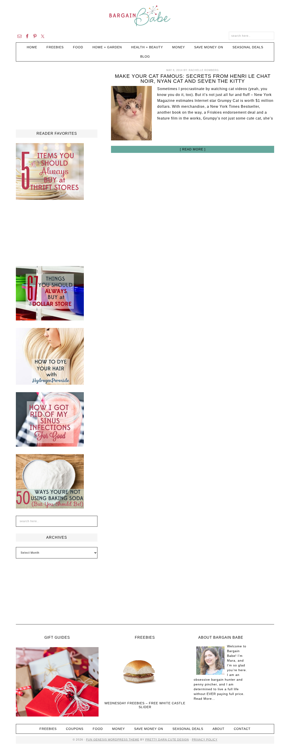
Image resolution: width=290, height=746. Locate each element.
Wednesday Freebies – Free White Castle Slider (144, 705)
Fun (89, 739)
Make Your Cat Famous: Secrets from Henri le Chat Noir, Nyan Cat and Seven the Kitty (193, 78)
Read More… (204, 698)
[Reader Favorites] (50, 198)
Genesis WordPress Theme (115, 739)
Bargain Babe (145, 16)
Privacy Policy (205, 739)
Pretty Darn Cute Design (167, 739)
